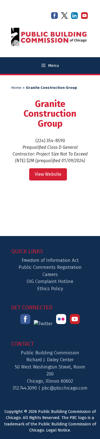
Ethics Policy (50, 289)
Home (16, 88)
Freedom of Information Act (50, 260)
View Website (48, 174)
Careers (50, 274)
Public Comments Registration (50, 267)
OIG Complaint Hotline (50, 281)
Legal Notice (58, 430)
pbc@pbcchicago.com (65, 388)
